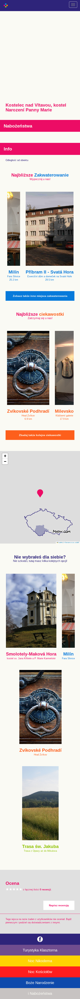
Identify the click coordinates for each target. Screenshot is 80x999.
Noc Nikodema (40, 961)
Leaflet (60, 542)
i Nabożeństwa (40, 993)
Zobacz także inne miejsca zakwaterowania (40, 295)
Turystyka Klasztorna (40, 950)
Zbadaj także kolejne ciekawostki (40, 435)
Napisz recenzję (59, 905)
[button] (40, 493)
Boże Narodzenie (40, 983)
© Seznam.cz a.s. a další (71, 542)
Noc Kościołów (40, 972)
